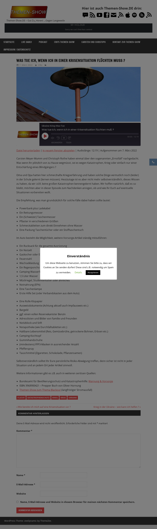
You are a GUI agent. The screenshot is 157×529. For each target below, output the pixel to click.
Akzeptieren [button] (93, 272)
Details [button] (78, 272)
